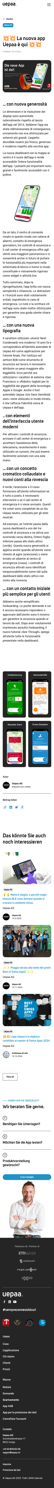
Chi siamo (8, 1356)
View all (10, 1077)
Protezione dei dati (11, 1470)
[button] (48, 4)
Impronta (7, 1464)
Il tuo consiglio (27, 1177)
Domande (8, 1393)
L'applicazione (11, 1350)
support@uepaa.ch (11, 1452)
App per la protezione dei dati (20, 1412)
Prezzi (6, 1369)
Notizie (7, 1387)
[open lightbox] (14, 694)
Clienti (6, 1362)
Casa (6, 1343)
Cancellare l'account (14, 1418)
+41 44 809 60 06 (11, 1449)
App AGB (8, 1406)
